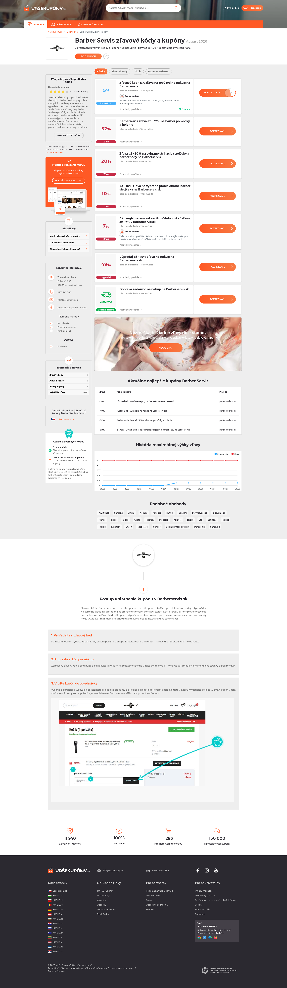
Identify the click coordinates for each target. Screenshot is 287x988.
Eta (200, 520)
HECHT (169, 513)
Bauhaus (212, 520)
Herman (150, 520)
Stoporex (163, 520)
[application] (168, 471)
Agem (131, 513)
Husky (190, 520)
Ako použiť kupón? (68, 135)
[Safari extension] (205, 937)
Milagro (178, 520)
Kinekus (157, 513)
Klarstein (115, 527)
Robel (114, 520)
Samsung (215, 527)
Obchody (71, 32)
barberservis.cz (66, 419)
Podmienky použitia (129, 109)
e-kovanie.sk (219, 513)
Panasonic (199, 527)
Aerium (143, 513)
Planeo (102, 520)
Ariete (137, 520)
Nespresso (143, 527)
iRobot (225, 520)
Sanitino (118, 513)
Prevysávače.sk (199, 513)
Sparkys (183, 513)
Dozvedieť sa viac (54, 152)
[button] (222, 454)
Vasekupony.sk (55, 32)
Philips (102, 527)
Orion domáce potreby (177, 527)
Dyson (129, 527)
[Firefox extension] (216, 937)
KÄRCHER (104, 513)
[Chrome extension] (199, 937)
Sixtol (126, 520)
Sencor (156, 527)
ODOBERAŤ (166, 347)
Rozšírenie (200, 914)
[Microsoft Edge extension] (210, 937)
